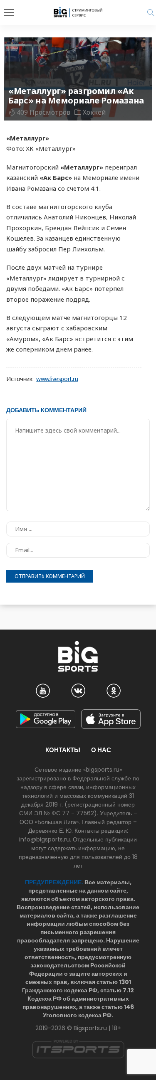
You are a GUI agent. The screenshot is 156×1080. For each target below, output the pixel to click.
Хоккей (94, 112)
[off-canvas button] (9, 12)
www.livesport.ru (57, 379)
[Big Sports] (78, 12)
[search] (150, 12)
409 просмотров (43, 112)
